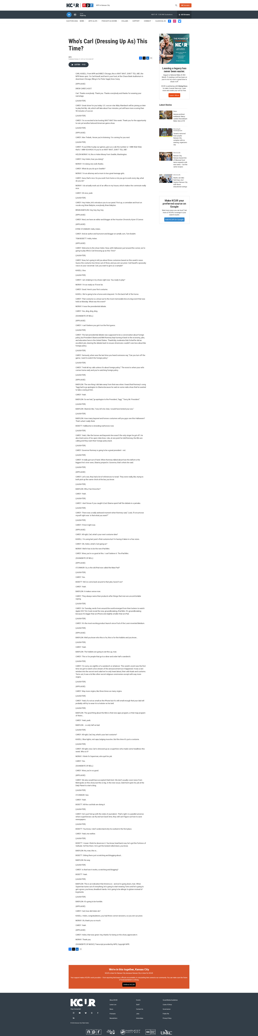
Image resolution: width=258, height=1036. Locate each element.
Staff (138, 1004)
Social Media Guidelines (170, 1000)
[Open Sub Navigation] (85, 21)
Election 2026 (72, 21)
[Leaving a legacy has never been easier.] (174, 49)
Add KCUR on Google (174, 219)
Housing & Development (177, 129)
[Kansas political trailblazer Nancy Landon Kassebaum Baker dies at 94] (165, 115)
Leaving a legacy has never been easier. (174, 70)
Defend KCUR (129, 984)
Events (138, 1000)
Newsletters (113, 1018)
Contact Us (139, 1009)
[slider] (78, 15)
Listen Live (113, 1004)
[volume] (75, 14)
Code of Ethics (167, 1004)
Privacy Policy (167, 1018)
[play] (69, 15)
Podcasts (113, 1013)
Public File (166, 1013)
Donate (186, 5)
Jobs (137, 1013)
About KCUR (113, 1000)
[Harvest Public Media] (130, 1031)
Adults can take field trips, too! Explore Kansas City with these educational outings (180, 182)
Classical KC (160, 21)
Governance (166, 1009)
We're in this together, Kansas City (129, 969)
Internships (139, 1018)
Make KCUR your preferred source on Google (174, 203)
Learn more (174, 95)
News (82, 21)
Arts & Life (92, 21)
